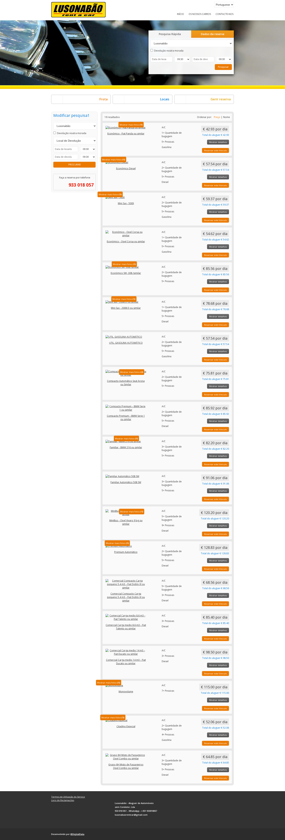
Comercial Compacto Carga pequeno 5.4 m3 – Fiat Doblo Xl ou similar (126, 597)
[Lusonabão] (78, 9)
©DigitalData (77, 834)
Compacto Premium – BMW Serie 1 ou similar (126, 417)
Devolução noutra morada (168, 50)
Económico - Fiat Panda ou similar (125, 133)
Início (180, 14)
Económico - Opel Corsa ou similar (126, 241)
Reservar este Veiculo (215, 150)
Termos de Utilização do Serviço (68, 796)
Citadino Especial (126, 726)
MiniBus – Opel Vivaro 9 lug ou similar (125, 522)
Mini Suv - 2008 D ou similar (126, 308)
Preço (217, 117)
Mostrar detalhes (218, 142)
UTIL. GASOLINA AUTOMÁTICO (126, 342)
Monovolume (126, 691)
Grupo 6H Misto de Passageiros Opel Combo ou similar (125, 766)
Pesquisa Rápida (170, 34)
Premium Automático (125, 552)
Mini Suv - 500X (126, 203)
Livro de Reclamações (62, 800)
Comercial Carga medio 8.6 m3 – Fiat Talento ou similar (126, 626)
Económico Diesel (126, 168)
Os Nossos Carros (200, 14)
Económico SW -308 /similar (126, 273)
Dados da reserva (212, 34)
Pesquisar (223, 67)
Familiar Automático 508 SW (126, 482)
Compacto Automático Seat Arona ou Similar (126, 382)
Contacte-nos (224, 14)
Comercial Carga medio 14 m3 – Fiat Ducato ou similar (126, 661)
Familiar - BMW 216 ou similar (126, 447)
